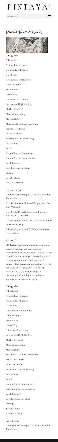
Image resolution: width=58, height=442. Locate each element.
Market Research (14, 109)
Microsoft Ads (13, 118)
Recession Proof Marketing (20, 138)
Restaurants (12, 143)
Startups (10, 172)
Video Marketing (14, 182)
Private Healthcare (15, 128)
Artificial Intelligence (17, 65)
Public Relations (14, 133)
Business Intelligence (17, 69)
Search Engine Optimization (20, 158)
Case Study (11, 74)
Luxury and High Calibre (19, 104)
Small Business (13, 163)
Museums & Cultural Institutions (22, 123)
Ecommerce (12, 89)
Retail (9, 148)
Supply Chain (13, 177)
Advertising (12, 60)
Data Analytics (13, 84)
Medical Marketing (16, 114)
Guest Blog (11, 94)
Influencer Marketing (17, 99)
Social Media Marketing (18, 167)
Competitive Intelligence (18, 79)
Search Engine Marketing (19, 153)
